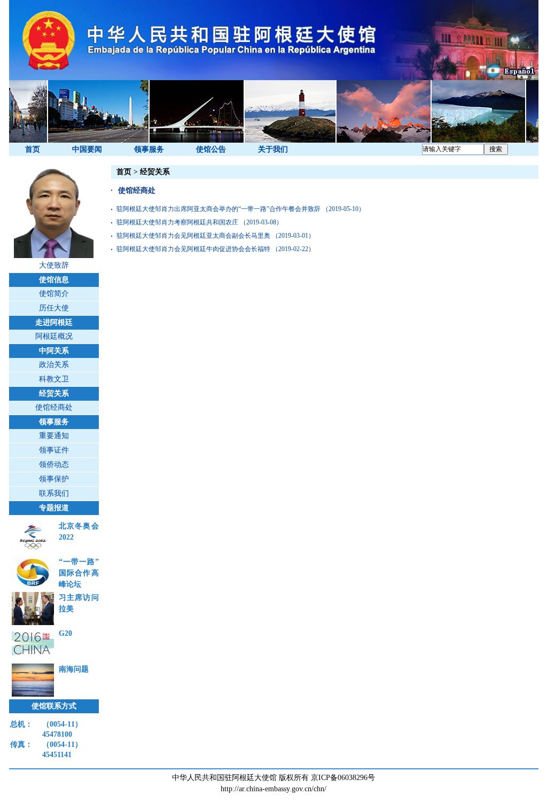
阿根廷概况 (54, 336)
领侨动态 (54, 465)
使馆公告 (211, 149)
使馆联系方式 (54, 706)
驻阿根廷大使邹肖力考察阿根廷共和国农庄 (177, 222)
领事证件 (54, 450)
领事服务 (149, 149)
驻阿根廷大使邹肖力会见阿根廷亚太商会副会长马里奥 (193, 235)
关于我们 (273, 149)
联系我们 (54, 493)
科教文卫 (54, 379)
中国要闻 (87, 149)
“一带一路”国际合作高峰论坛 (79, 573)
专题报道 (54, 508)
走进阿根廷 (54, 322)
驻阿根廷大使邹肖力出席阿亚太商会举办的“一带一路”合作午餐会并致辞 (218, 209)
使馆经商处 (54, 407)
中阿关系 (54, 351)
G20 (65, 633)
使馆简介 (54, 294)
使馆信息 (54, 280)
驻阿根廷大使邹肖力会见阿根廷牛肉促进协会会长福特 (193, 249)
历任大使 (54, 308)
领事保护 (54, 479)
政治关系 (54, 365)
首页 (32, 149)
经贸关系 (54, 393)
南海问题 (74, 669)
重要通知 (54, 436)
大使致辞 (54, 265)
